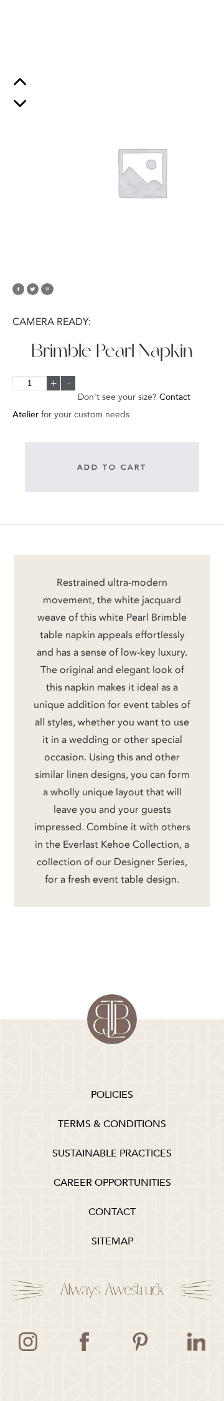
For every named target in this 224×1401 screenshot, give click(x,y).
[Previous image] (19, 83)
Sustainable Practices (112, 1153)
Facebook (84, 1341)
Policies (112, 1095)
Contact (112, 1212)
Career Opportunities (112, 1183)
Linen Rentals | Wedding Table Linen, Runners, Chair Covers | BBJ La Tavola (112, 1019)
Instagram (28, 1341)
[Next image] (19, 103)
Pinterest (140, 1341)
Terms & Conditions (112, 1124)
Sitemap (112, 1241)
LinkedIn (196, 1341)
